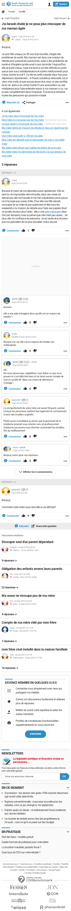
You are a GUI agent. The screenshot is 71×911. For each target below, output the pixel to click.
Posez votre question (46, 526)
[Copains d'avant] (19, 901)
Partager (31, 102)
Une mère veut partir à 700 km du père (22, 135)
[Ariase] (19, 907)
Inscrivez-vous (26, 864)
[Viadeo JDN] (52, 901)
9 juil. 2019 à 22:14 (19, 302)
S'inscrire (35, 734)
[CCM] (52, 894)
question (63, 4)
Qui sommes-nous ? (11, 864)
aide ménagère (53, 211)
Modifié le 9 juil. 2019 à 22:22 (24, 337)
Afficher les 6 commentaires (37, 472)
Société (56, 864)
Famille (22, 11)
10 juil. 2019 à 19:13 (30, 39)
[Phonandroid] (52, 907)
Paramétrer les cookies (48, 867)
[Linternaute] (19, 894)
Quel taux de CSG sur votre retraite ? (21, 852)
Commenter (12, 230)
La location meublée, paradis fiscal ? (21, 847)
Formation (30, 870)
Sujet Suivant (60, 18)
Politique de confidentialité (26, 867)
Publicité (64, 864)
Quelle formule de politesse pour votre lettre (25, 842)
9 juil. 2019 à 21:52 (19, 492)
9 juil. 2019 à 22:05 (19, 183)
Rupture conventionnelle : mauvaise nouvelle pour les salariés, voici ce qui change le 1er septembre (33, 803)
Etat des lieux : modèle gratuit (18, 837)
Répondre (24, 526)
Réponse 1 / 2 (9, 172)
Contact (14, 870)
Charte (22, 870)
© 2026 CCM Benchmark (35, 873)
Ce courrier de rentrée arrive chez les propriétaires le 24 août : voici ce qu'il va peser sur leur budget (31, 820)
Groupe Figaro (55, 870)
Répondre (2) (12, 102)
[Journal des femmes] (19, 887)
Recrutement (9, 867)
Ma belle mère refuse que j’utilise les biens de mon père (31, 147)
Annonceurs (42, 870)
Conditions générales (43, 864)
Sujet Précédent (12, 18)
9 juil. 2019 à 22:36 (19, 403)
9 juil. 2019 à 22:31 (20, 365)
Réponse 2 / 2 (9, 482)
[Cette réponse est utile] (23, 230)
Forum (11, 11)
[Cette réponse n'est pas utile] (33, 230)
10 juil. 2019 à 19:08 (21, 450)
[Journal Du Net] (52, 887)
